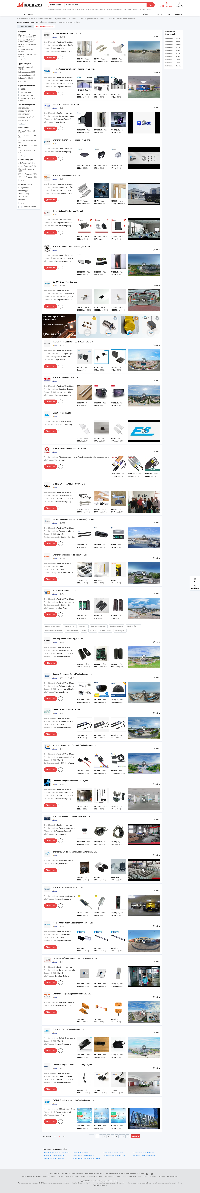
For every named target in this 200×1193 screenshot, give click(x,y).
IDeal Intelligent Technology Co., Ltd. (68, 211)
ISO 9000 (23, 120)
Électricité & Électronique (27, 46)
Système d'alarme (133, 626)
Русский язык (109, 1176)
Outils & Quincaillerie (25, 50)
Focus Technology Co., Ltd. (99, 1181)
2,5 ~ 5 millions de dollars (27, 137)
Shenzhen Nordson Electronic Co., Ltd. (68, 887)
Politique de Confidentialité (93, 1174)
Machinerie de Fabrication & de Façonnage (27, 36)
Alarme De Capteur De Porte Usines (144, 1155)
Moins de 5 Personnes (26, 170)
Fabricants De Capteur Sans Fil (176, 39)
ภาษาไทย (146, 1176)
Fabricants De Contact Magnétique (177, 54)
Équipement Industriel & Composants (26, 41)
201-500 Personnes (27, 174)
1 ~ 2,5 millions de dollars (27, 151)
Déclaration (64, 1174)
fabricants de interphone (114, 9)
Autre (22, 81)
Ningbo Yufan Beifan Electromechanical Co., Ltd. (73, 923)
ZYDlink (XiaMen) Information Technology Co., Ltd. (74, 1100)
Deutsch (83, 1176)
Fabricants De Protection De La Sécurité (179, 51)
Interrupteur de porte (98, 626)
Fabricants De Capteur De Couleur (143, 1153)
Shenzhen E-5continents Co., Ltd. (66, 175)
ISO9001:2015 (25, 111)
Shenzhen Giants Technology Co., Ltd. (72, 140)
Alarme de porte (69, 626)
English (38, 1176)
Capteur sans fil (105, 631)
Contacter (51, 58)
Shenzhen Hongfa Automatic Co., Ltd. (70, 780)
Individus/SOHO (25, 78)
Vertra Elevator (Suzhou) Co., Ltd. (67, 709)
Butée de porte (120, 631)
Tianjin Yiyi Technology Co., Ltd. (66, 104)
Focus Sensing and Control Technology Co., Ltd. (72, 1064)
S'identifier (179, 6)
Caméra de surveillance (53, 631)
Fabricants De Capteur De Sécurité (53, 1155)
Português (92, 1176)
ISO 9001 (23, 108)
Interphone (83, 626)
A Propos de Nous (53, 1174)
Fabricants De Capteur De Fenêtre (177, 66)
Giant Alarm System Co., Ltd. (65, 590)
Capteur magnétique (52, 626)
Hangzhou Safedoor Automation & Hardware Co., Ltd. (75, 958)
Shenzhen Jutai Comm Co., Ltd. (66, 377)
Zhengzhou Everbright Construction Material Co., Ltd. (75, 852)
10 (55, 1136)
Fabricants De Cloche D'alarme (176, 45)
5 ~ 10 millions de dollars (27, 142)
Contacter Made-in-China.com (114, 1174)
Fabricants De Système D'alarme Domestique (181, 57)
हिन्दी (139, 1176)
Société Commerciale (25, 68)
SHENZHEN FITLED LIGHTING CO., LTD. (69, 484)
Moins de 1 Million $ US (26, 132)
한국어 (118, 1176)
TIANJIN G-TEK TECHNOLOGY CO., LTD (73, 341)
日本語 (61, 1176)
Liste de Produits (25, 26)
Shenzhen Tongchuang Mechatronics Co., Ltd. (72, 993)
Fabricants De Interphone (81, 1153)
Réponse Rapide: (50, 86)
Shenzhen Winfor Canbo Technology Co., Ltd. (71, 246)
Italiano (100, 1176)
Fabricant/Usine (27, 72)
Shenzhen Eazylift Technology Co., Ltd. (69, 1029)
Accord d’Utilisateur (77, 1174)
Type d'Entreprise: (50, 42)
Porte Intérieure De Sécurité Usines (53, 1158)
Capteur (92, 631)
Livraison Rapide (27, 95)
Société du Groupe (26, 75)
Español (76, 1176)
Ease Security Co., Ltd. (62, 413)
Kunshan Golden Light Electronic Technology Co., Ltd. (75, 745)
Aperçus (141, 1174)
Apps (168, 14)
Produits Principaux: (51, 45)
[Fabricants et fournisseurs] (29, 4)
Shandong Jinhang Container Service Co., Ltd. (72, 816)
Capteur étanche (72, 631)
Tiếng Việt (161, 1176)
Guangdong (25, 188)
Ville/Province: (49, 122)
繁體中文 (54, 1176)
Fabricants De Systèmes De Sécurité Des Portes (56, 1153)
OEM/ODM (25, 89)
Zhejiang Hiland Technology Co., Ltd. (68, 638)
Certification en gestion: (52, 51)
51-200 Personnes (27, 166)
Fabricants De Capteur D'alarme (113, 1153)
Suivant (134, 1136)
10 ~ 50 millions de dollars (27, 146)
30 (59, 1136)
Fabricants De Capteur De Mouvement (179, 48)
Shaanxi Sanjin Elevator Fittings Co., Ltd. (69, 448)
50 (64, 1136)
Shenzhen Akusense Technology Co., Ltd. (70, 555)
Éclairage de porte (116, 626)
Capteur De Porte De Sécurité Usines (114, 1155)
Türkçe (154, 1176)
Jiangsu (23, 197)
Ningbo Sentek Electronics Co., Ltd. (67, 33)
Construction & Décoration (27, 55)
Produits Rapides (131, 1174)
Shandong (24, 191)
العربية (124, 1176)
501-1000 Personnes (27, 177)
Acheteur (146, 14)
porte (84, 631)
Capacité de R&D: (50, 48)
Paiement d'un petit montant (26, 99)
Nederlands (132, 1176)
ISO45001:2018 (26, 117)
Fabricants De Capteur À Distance (83, 1155)
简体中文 (46, 1176)
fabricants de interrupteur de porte (134, 9)
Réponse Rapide (27, 92)
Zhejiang (23, 194)
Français (68, 1176)
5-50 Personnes (26, 163)
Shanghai (24, 200)
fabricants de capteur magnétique (73, 9)
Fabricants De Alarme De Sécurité (177, 60)
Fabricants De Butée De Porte (175, 42)
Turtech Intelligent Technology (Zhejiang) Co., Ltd (73, 519)
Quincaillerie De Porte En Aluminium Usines (86, 1158)
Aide (158, 14)
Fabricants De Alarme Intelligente (177, 63)
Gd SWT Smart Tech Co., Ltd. (65, 282)
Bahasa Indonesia (172, 1176)
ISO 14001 (24, 114)
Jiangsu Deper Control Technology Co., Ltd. (73, 674)
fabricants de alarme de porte (95, 9)
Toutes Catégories (26, 14)
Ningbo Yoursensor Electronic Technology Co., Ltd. (74, 69)
